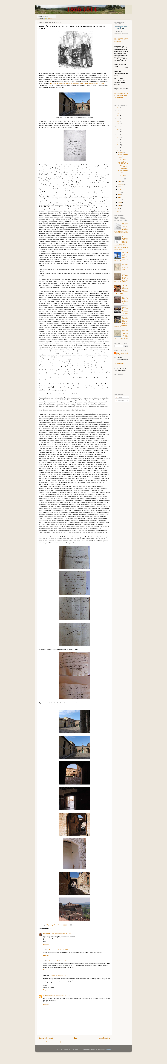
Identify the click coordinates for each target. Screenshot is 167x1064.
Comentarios (120, 400)
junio (119, 192)
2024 (118, 113)
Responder (46, 944)
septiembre (121, 184)
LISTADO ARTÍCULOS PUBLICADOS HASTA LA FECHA (121, 39)
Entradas (119, 397)
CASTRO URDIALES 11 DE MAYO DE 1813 (125, 300)
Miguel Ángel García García (122, 354)
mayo (119, 194)
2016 (118, 134)
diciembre (121, 152)
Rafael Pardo (47, 933)
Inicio (76, 1038)
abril (119, 197)
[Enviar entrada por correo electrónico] (70, 925)
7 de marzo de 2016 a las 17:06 (61, 995)
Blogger (108, 1049)
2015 (118, 137)
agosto (120, 186)
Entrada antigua (104, 1038)
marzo (120, 200)
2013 (118, 142)
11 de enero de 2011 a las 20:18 (57, 961)
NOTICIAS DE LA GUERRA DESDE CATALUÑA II (123, 173)
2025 (118, 110)
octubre (120, 181)
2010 (118, 150)
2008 (118, 211)
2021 (118, 121)
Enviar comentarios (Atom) (53, 1042)
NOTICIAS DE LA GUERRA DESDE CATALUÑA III (123, 157)
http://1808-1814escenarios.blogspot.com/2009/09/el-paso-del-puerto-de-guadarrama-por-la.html (77, 83)
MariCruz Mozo (48, 996)
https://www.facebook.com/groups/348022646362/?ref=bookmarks (121, 95)
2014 (118, 139)
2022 (118, 118)
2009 (118, 208)
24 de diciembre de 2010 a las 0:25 (58, 950)
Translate (50, 18)
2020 (118, 124)
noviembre (121, 179)
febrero (120, 202)
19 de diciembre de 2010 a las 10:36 (61, 933)
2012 (118, 145)
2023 (118, 116)
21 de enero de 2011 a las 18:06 (57, 975)
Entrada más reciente (46, 1038)
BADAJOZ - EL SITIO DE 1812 (125, 266)
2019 (118, 126)
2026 (118, 108)
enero (119, 205)
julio (119, 189)
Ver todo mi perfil (119, 363)
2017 (118, 132)
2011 (118, 147)
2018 (118, 129)
